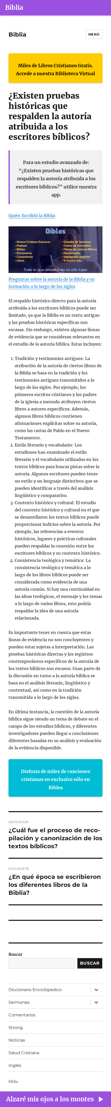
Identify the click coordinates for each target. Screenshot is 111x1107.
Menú (94, 34)
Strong (16, 1027)
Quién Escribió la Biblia (32, 215)
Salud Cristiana (24, 1052)
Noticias (17, 1040)
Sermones (19, 1002)
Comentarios (22, 1014)
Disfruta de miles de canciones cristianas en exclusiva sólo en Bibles (55, 779)
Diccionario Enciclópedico (35, 989)
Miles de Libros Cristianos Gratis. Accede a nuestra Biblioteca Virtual (55, 70)
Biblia (14, 8)
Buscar (15, 954)
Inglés (15, 1065)
